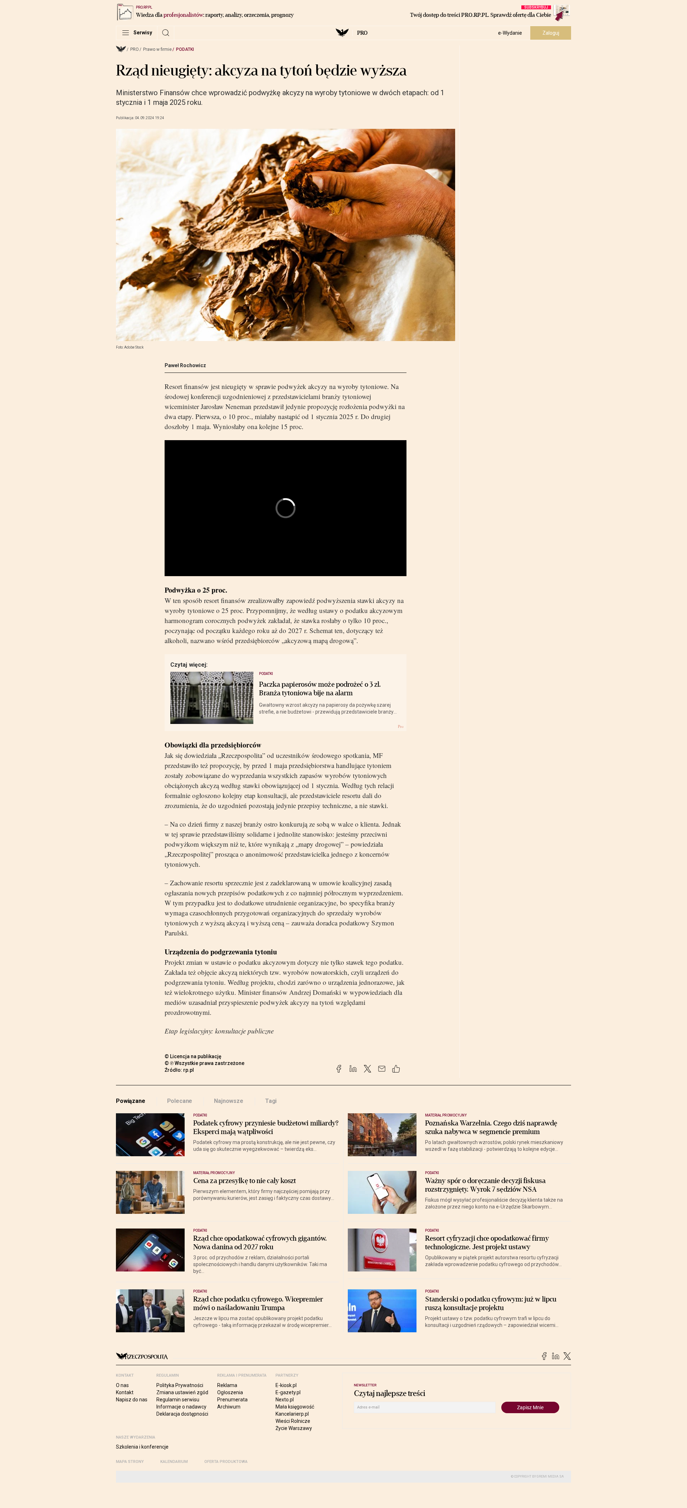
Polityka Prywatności (179, 1385)
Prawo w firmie (157, 49)
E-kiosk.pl (286, 1385)
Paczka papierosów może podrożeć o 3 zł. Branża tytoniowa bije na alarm (320, 688)
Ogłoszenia (230, 1392)
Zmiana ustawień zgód (182, 1392)
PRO (362, 33)
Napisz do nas (131, 1399)
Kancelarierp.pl (292, 1414)
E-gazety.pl (288, 1392)
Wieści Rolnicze (293, 1421)
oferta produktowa (226, 1461)
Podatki (185, 49)
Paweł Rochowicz (185, 365)
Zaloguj (550, 33)
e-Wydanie (510, 33)
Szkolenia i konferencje (142, 1447)
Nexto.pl (285, 1399)
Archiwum (228, 1407)
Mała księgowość (295, 1407)
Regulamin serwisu (177, 1399)
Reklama (227, 1385)
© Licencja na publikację (193, 1056)
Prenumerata (232, 1399)
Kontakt (124, 1392)
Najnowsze (228, 1101)
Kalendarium (174, 1461)
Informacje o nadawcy (181, 1407)
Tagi (271, 1101)
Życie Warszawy (294, 1428)
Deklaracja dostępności (182, 1414)
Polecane (180, 1101)
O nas (122, 1385)
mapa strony (130, 1461)
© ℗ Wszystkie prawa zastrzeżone (204, 1063)
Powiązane (130, 1101)
